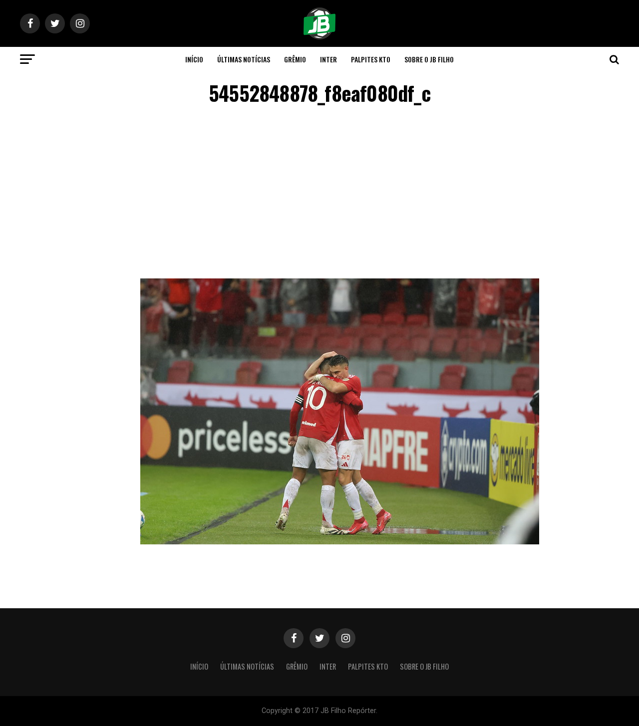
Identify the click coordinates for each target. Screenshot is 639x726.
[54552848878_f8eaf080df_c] (339, 541)
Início (194, 59)
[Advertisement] (319, 193)
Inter (328, 59)
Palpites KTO (370, 59)
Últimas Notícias (243, 59)
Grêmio (295, 59)
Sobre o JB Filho (429, 59)
